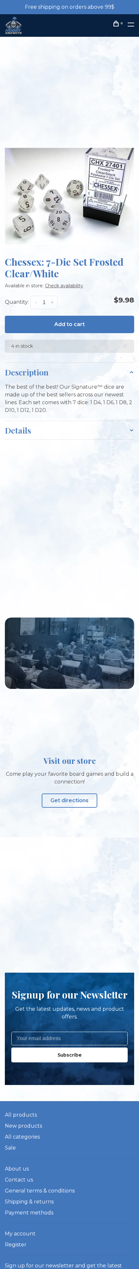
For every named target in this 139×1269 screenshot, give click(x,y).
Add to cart (69, 324)
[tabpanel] (69, 196)
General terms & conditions (40, 1191)
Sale (10, 1148)
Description (26, 372)
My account (20, 1234)
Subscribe (69, 1055)
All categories (22, 1137)
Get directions (69, 800)
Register (16, 1245)
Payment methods (29, 1213)
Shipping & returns (29, 1202)
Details (18, 430)
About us (17, 1169)
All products (21, 1115)
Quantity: (17, 302)
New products (23, 1126)
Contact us (19, 1180)
